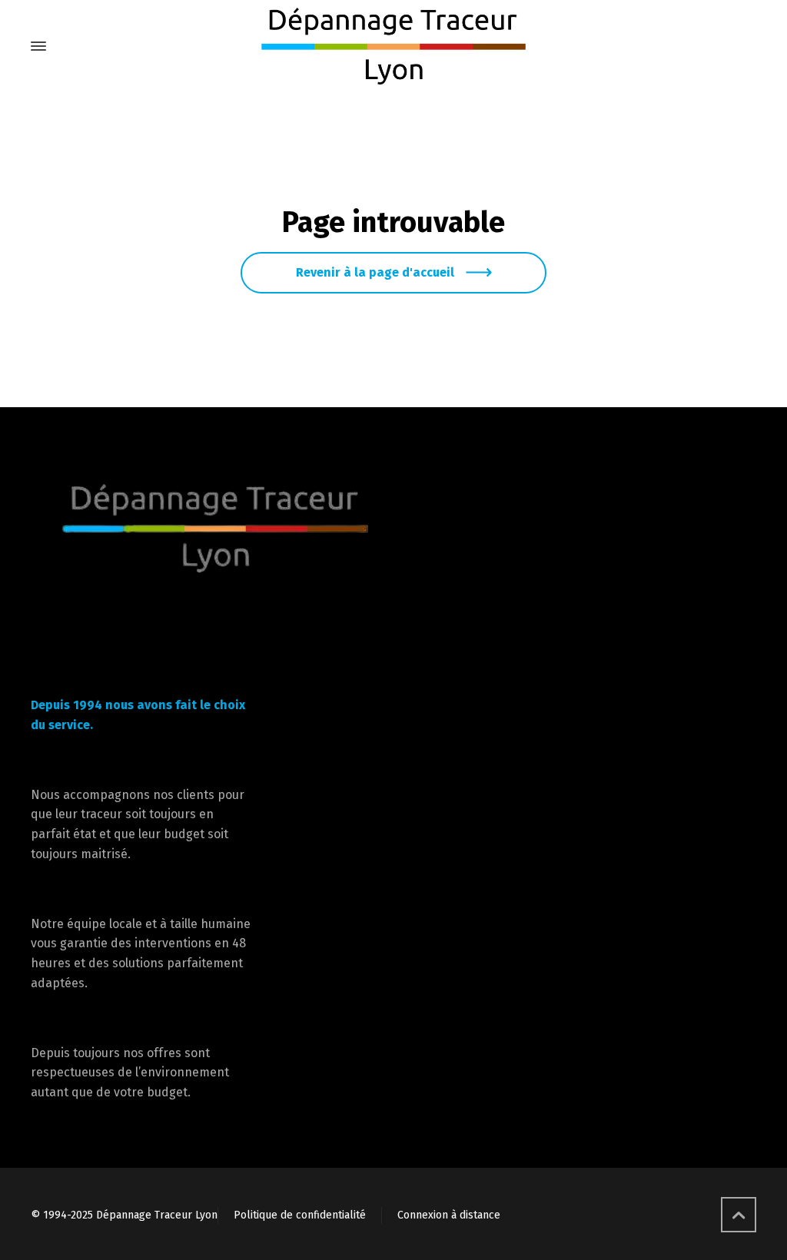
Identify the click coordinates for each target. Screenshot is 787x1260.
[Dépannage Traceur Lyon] (393, 46)
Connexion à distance (448, 1215)
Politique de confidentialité (300, 1215)
